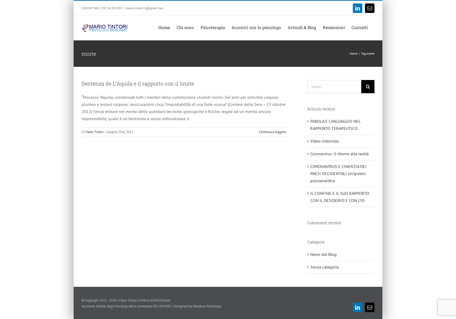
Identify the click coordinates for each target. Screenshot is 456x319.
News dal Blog (323, 254)
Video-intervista (324, 141)
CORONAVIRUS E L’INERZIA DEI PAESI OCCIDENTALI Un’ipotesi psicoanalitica (338, 173)
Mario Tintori (94, 132)
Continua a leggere (272, 132)
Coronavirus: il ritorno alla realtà (339, 153)
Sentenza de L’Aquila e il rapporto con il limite (138, 83)
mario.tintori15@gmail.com (144, 8)
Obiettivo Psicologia (207, 306)
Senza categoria (324, 267)
